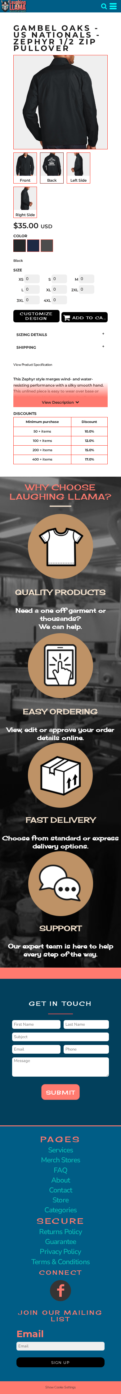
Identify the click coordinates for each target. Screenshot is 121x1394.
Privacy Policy (60, 1251)
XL (48, 290)
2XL (74, 290)
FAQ (60, 1170)
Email (30, 1334)
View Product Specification (32, 364)
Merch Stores (60, 1160)
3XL (20, 300)
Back (52, 180)
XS (21, 279)
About (60, 1180)
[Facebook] (60, 1290)
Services (60, 1150)
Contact (60, 1190)
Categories (60, 1210)
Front (25, 180)
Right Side (25, 214)
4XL (47, 300)
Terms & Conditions (60, 1262)
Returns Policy (60, 1232)
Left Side (78, 180)
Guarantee (60, 1241)
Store (60, 1200)
